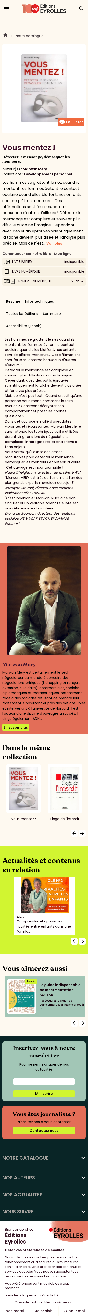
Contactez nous (44, 1130)
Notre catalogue (30, 35)
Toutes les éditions (22, 313)
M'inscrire (44, 1093)
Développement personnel (48, 174)
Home (5, 35)
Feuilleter (71, 122)
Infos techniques (39, 301)
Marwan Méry (35, 169)
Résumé (13, 301)
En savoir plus (16, 727)
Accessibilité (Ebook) (24, 325)
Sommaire (52, 313)
